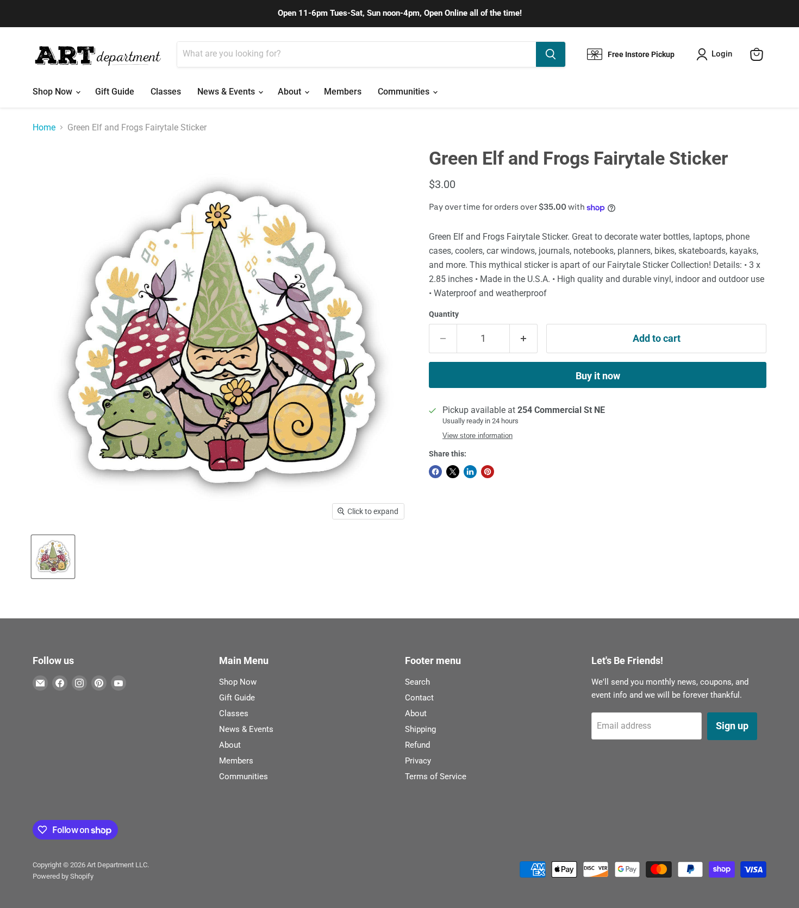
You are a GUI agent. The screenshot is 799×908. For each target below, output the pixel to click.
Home (44, 128)
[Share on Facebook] (435, 471)
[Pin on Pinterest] (487, 471)
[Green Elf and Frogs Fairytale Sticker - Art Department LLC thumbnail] (53, 556)
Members (342, 91)
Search (417, 682)
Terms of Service (435, 776)
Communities (405, 91)
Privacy (418, 761)
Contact (419, 698)
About (290, 91)
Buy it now (598, 375)
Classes (166, 91)
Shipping (420, 729)
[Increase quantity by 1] (524, 339)
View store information (477, 436)
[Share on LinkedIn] (470, 471)
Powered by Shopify (63, 876)
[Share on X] (452, 471)
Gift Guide (114, 91)
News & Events (227, 91)
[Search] (550, 54)
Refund (417, 745)
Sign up (732, 725)
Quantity (444, 314)
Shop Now (53, 91)
